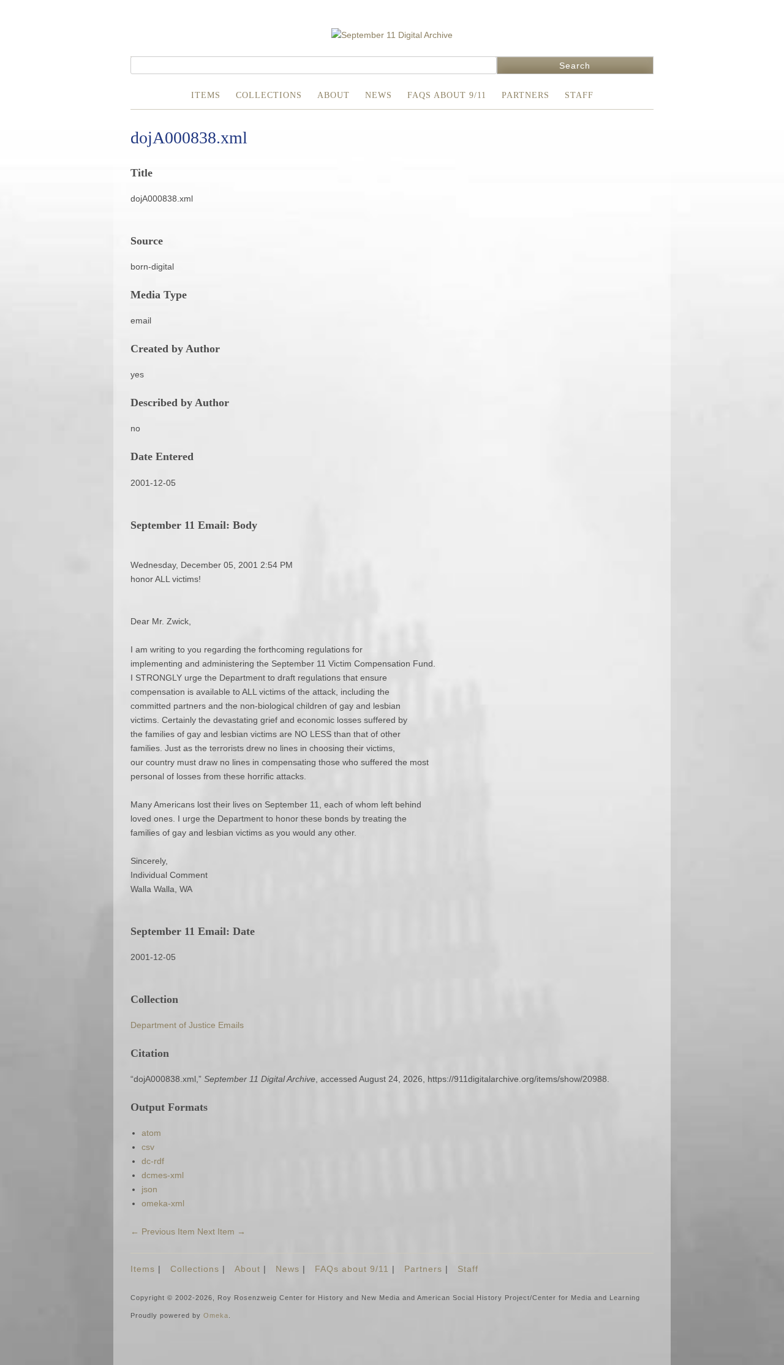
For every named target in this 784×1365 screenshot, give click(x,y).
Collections (269, 95)
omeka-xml (162, 1203)
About (333, 95)
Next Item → (221, 1231)
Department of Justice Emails (187, 1025)
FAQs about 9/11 (446, 95)
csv (147, 1147)
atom (151, 1133)
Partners (525, 95)
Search (574, 65)
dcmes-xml (162, 1175)
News (378, 95)
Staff (579, 95)
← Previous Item (162, 1231)
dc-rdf (152, 1161)
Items (206, 95)
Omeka (215, 1315)
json (149, 1189)
